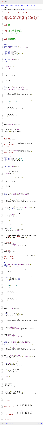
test (35, 5)
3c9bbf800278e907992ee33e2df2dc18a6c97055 (20, 5)
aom (7, 5)
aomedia (3, 5)
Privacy (10, 423)
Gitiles (7, 423)
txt (38, 423)
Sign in (41, 1)
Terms (13, 423)
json (41, 423)
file (24, 9)
